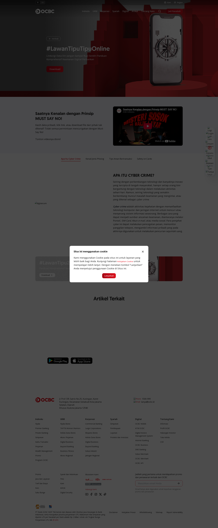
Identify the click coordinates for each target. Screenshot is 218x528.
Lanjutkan (109, 275)
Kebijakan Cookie (125, 261)
